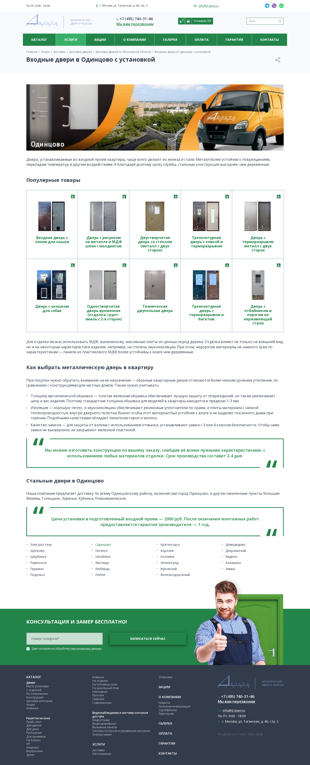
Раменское (38, 562)
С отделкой (34, 690)
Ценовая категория (39, 701)
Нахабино (103, 556)
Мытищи (102, 562)
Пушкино (37, 569)
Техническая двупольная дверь (155, 308)
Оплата (201, 39)
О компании (134, 39)
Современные (102, 703)
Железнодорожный (175, 575)
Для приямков (36, 736)
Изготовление (101, 754)
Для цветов (33, 725)
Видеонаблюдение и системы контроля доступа (120, 714)
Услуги (70, 39)
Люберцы (102, 569)
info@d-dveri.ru (209, 6)
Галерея (170, 39)
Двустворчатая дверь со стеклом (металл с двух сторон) (155, 244)
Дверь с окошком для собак (52, 308)
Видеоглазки (101, 720)
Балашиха (233, 562)
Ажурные (32, 747)
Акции (100, 39)
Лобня (100, 575)
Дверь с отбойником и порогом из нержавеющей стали (258, 314)
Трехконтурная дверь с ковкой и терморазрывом (206, 242)
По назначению (37, 694)
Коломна (167, 556)
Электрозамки (102, 734)
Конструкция (35, 697)
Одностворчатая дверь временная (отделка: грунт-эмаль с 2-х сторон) (103, 312)
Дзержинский (236, 550)
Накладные (100, 692)
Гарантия (234, 39)
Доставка (98, 750)
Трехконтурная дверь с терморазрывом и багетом (206, 312)
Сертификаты (168, 710)
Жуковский (168, 569)
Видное (231, 556)
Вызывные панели (104, 727)
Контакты (269, 39)
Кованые (98, 677)
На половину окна (104, 684)
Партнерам (166, 714)
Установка (165, 677)
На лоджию (100, 681)
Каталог (39, 39)
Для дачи (32, 729)
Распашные (34, 733)
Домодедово (236, 544)
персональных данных (86, 648)
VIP (28, 744)
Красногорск (170, 544)
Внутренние (34, 751)
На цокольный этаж (105, 688)
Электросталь (41, 544)
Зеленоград (169, 562)
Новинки (32, 708)
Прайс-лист (34, 722)
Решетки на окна (38, 718)
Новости (164, 703)
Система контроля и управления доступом (121, 731)
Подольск (37, 575)
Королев (167, 550)
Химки (230, 569)
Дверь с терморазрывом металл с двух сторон (258, 244)
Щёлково (37, 550)
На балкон (33, 740)
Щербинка (38, 556)
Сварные (98, 699)
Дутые (30, 755)
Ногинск (101, 550)
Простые (98, 695)
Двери (30, 683)
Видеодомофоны (104, 724)
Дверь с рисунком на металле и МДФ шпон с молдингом (103, 242)
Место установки (37, 686)
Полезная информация (174, 706)
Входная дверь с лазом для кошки (52, 240)
